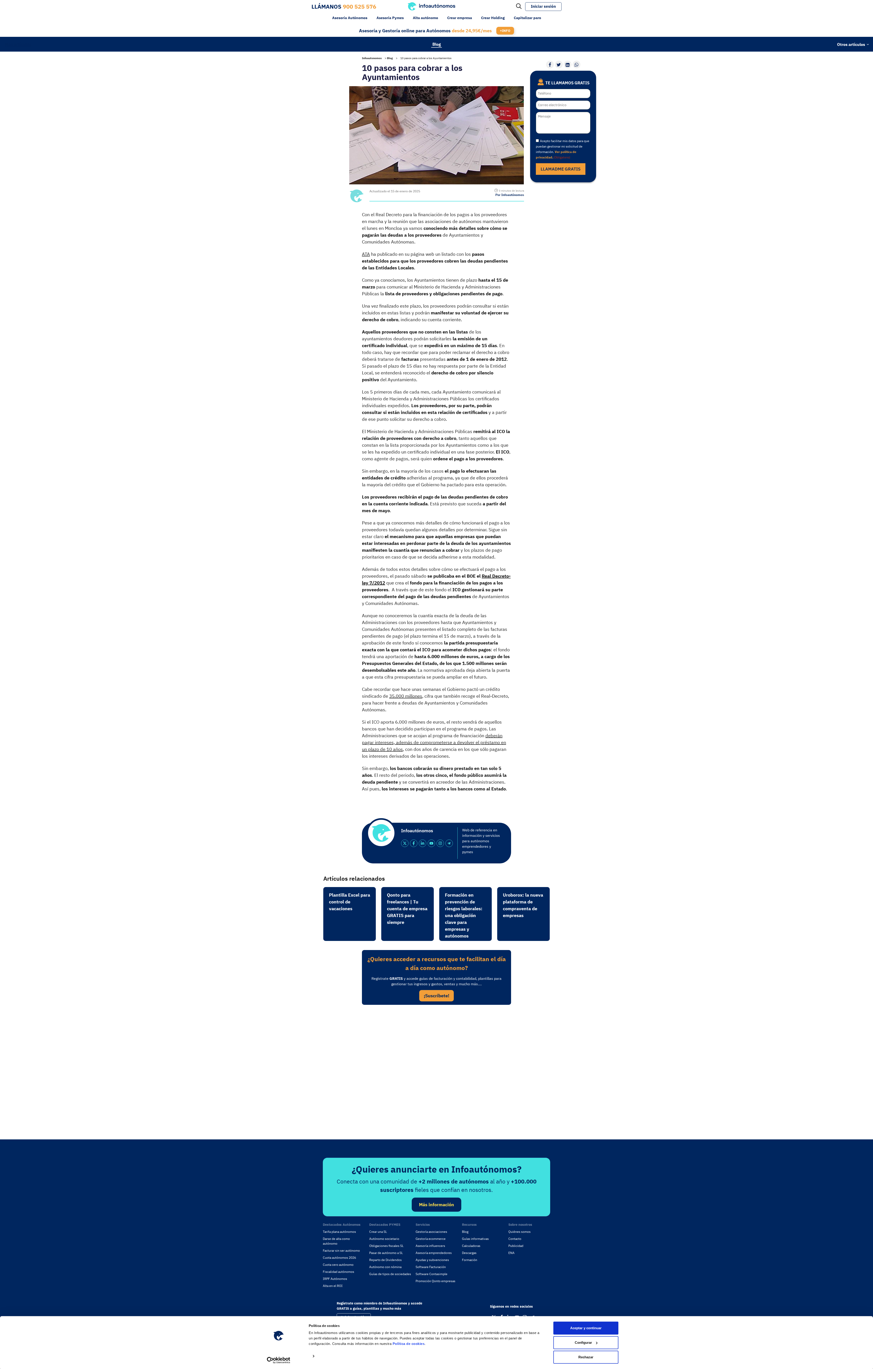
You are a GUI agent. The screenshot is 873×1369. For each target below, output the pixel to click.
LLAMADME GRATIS (561, 169)
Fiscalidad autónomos (338, 1272)
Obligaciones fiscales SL (386, 1246)
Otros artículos (851, 44)
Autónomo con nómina (385, 1267)
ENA (511, 1253)
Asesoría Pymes (390, 17)
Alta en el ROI (333, 1286)
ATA (366, 254)
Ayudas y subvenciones (432, 1260)
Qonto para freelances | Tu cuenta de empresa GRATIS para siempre (407, 908)
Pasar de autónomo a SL (386, 1253)
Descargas (469, 1253)
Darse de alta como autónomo (336, 1241)
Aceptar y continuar (586, 1328)
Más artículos (18, 44)
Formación (469, 1260)
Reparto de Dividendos (385, 1260)
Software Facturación (431, 1267)
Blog (436, 44)
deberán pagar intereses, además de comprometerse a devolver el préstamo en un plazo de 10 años (434, 742)
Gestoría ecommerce (431, 1239)
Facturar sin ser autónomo (341, 1251)
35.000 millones (405, 696)
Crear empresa (459, 17)
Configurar (583, 1342)
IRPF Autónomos (335, 1279)
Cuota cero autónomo (338, 1265)
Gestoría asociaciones (431, 1232)
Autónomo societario (384, 1239)
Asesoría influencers (430, 1246)
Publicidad (515, 1246)
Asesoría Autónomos (349, 17)
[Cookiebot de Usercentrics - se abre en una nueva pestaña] (279, 1360)
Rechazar (585, 1357)
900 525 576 (359, 6)
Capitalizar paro (527, 17)
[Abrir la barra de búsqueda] (519, 6)
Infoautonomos (372, 58)
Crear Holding (493, 17)
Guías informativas (475, 1239)
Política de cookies (409, 1344)
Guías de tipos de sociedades (390, 1274)
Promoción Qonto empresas (435, 1281)
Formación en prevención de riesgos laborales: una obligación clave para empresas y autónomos (463, 915)
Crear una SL (378, 1232)
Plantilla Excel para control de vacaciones (349, 902)
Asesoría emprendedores (434, 1253)
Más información (436, 1204)
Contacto (514, 1239)
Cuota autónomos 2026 (339, 1258)
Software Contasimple (431, 1274)
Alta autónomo (425, 17)
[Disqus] (436, 1071)
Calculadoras (471, 1246)
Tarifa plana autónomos (339, 1232)
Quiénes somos (519, 1232)
